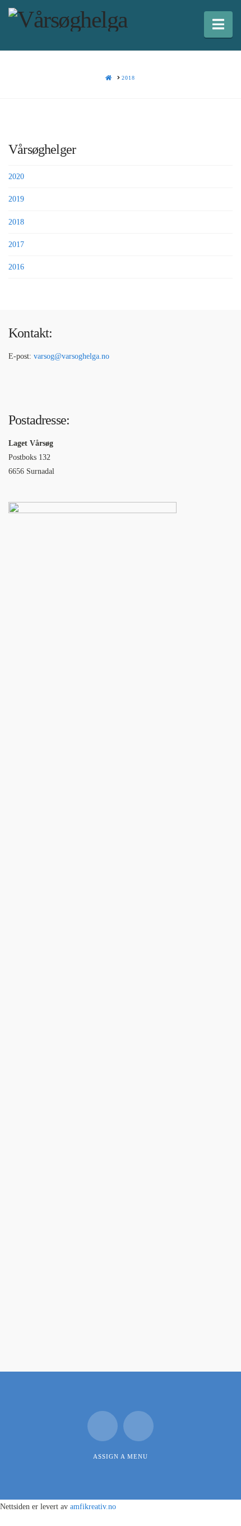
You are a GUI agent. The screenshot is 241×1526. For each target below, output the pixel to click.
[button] (218, 24)
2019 (16, 199)
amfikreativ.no (93, 1506)
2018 (16, 222)
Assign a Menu (120, 1456)
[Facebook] (102, 1426)
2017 (16, 244)
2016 (16, 267)
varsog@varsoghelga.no (71, 356)
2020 (16, 176)
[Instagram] (138, 1426)
